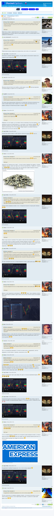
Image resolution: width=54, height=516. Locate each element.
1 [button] (39, 17)
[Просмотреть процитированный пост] (14, 22)
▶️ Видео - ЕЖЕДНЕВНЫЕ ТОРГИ (9, 16)
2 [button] (40, 17)
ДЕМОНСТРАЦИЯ (25, 9)
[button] (35, 17)
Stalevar (6, 197)
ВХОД (37, 9)
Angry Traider (7, 40)
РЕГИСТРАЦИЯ (32, 9)
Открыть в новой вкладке (8, 60)
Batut (6, 343)
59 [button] (47, 17)
